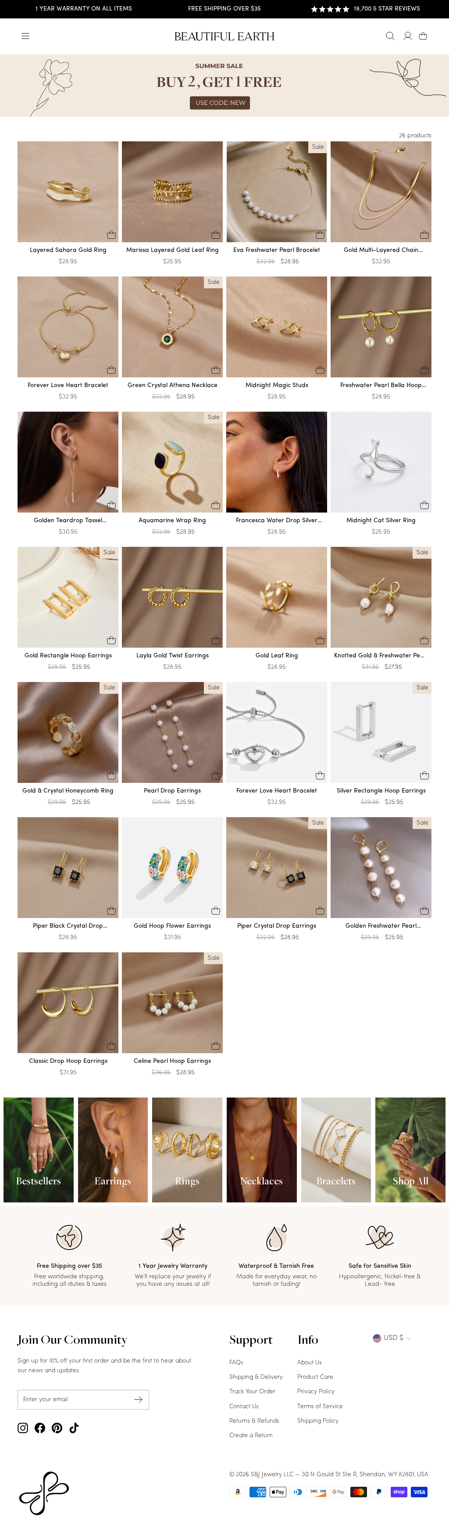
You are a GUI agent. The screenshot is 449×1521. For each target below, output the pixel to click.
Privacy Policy (316, 1392)
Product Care (315, 1377)
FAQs (236, 1363)
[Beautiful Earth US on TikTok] (74, 1428)
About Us (309, 1363)
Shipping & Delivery (256, 1377)
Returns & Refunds (254, 1421)
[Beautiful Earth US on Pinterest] (57, 1428)
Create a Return (251, 1435)
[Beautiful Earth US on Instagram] (23, 1428)
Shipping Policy (318, 1421)
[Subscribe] (138, 1399)
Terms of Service (320, 1407)
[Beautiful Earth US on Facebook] (40, 1428)
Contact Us (244, 1407)
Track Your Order (252, 1392)
